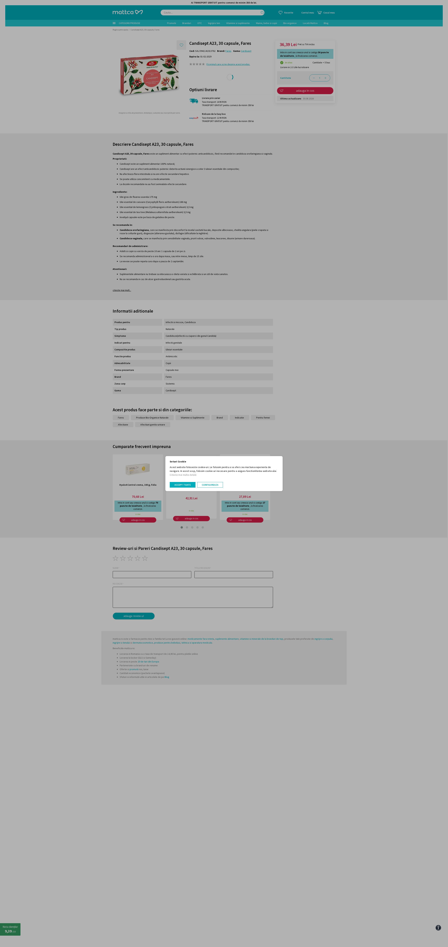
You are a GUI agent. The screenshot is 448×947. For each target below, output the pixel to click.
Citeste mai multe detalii (183, 474)
